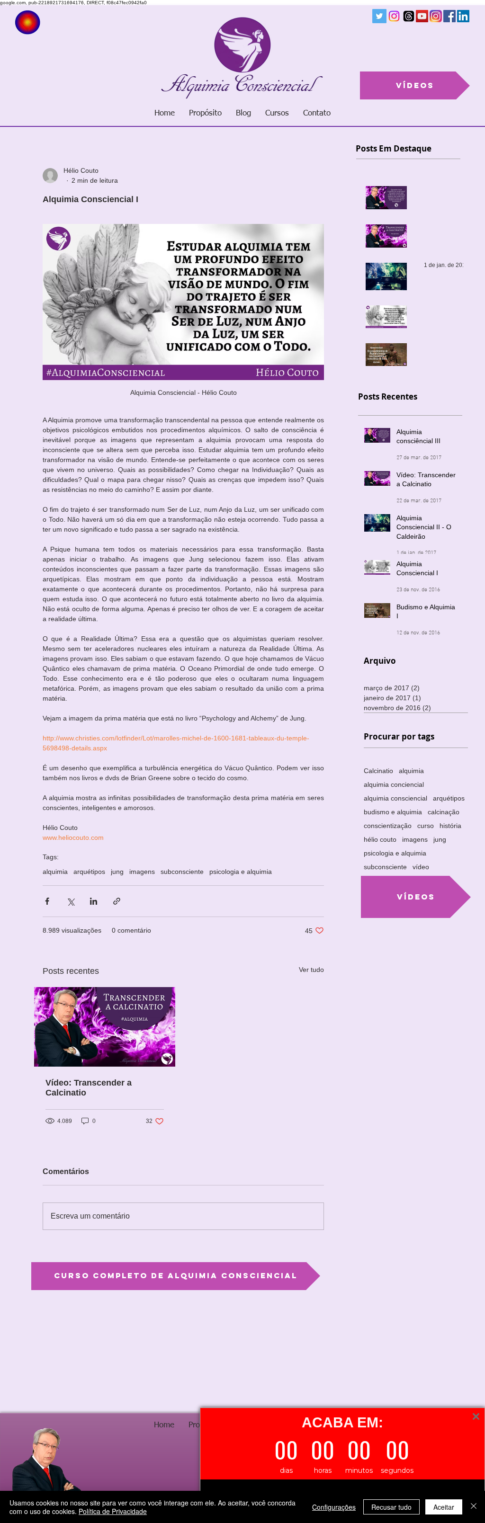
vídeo (421, 867)
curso (425, 825)
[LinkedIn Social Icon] (463, 16)
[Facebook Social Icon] (449, 16)
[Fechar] (473, 1506)
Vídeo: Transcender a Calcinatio (88, 1087)
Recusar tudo (391, 1507)
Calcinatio (378, 771)
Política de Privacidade (113, 1511)
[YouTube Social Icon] (422, 16)
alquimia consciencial (395, 798)
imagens (142, 871)
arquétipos (89, 871)
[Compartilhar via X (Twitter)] (70, 901)
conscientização (388, 825)
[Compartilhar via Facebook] (47, 901)
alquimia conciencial (394, 784)
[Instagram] (394, 16)
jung (117, 871)
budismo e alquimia (393, 812)
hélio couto (380, 839)
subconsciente (182, 871)
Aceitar (443, 1507)
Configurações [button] (334, 1507)
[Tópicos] (409, 16)
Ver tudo (311, 969)
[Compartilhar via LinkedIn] (93, 901)
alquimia (55, 871)
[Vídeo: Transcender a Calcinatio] (104, 1027)
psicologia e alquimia (240, 871)
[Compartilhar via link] (116, 901)
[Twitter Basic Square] (379, 16)
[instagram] (436, 16)
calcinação (443, 812)
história (450, 825)
